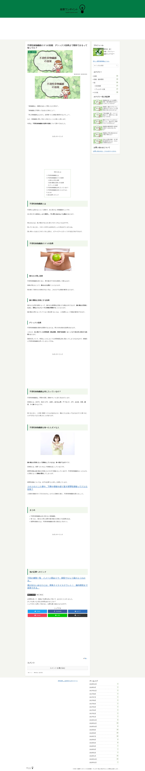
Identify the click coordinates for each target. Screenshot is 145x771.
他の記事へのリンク (53, 194)
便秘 (42, 594)
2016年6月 (103, 739)
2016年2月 (103, 752)
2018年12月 (103, 684)
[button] (117, 65)
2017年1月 (103, 716)
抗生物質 (106, 86)
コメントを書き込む (57, 668)
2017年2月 (103, 713)
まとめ (50, 192)
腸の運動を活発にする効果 (56, 182)
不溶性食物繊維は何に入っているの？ (58, 187)
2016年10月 (103, 726)
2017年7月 (103, 697)
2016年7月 (103, 736)
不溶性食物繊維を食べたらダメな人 (57, 190)
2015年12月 (103, 759)
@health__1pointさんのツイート (68, 681)
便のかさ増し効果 (54, 180)
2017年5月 (103, 703)
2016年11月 (103, 723)
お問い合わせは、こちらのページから (104, 151)
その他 (106, 92)
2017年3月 (103, 710)
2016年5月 (103, 743)
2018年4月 (103, 687)
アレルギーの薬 (106, 89)
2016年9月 (103, 730)
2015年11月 (103, 762)
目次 (55, 172)
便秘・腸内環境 (32, 594)
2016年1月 (103, 756)
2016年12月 (103, 720)
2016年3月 (103, 749)
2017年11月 (103, 690)
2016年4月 (103, 746)
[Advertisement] (72, 29)
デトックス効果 (53, 185)
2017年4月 (103, 707)
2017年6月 (103, 700)
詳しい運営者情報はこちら (101, 61)
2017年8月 (103, 694)
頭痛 (106, 76)
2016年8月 (103, 733)
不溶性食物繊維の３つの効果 (56, 177)
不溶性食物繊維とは (53, 175)
